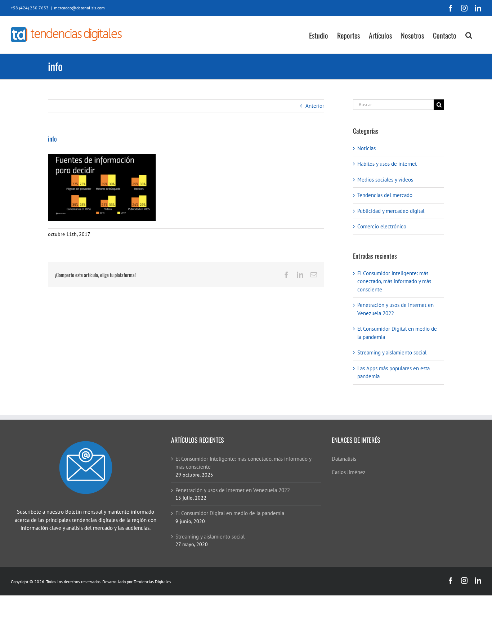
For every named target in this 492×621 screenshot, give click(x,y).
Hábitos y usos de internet (387, 163)
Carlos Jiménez (349, 472)
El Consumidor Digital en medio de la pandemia (229, 513)
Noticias (366, 148)
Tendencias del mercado (384, 195)
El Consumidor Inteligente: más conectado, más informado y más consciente (394, 281)
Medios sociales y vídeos (385, 179)
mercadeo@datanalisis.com (79, 7)
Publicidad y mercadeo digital (390, 210)
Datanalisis (344, 458)
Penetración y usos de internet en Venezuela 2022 (232, 490)
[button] (468, 34)
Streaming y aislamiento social (391, 352)
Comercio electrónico (381, 226)
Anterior (314, 105)
